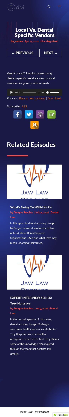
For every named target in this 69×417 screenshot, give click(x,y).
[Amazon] (34, 125)
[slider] (55, 92)
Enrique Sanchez (23, 212)
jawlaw (19, 41)
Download (54, 98)
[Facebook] (17, 114)
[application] (34, 92)
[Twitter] (28, 114)
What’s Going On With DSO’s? (31, 207)
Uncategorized (49, 41)
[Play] (11, 92)
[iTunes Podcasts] (40, 114)
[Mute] (47, 92)
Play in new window (32, 98)
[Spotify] (51, 114)
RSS (24, 106)
